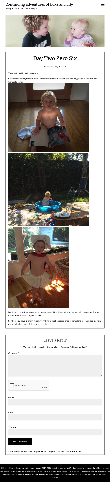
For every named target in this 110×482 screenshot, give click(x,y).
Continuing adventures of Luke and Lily (39, 4)
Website (12, 427)
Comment (13, 353)
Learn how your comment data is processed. (61, 451)
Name (11, 397)
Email (10, 412)
